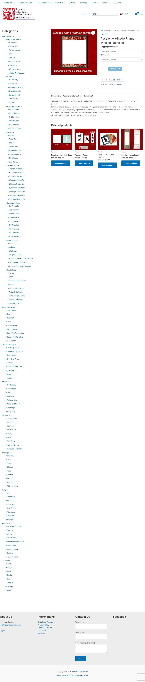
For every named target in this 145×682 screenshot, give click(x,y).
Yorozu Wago (14, 99)
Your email (79, 632)
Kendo (11, 273)
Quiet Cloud (11, 355)
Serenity (10, 482)
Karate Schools (13, 166)
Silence (10, 467)
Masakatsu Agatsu (16, 87)
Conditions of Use (45, 628)
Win (10, 54)
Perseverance (14, 50)
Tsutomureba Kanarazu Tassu (21, 258)
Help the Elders (13, 445)
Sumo (9, 579)
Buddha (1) (11, 318)
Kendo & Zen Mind (16, 288)
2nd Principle (14, 113)
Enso (9, 322)
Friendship (11, 512)
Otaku (9, 564)
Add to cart (115, 69)
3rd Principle (14, 117)
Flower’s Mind (12, 557)
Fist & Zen (13, 139)
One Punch (13, 162)
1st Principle (14, 109)
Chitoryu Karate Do (16, 184)
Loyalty (9, 433)
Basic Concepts (13, 39)
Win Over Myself (15, 69)
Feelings (83, 3)
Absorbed (10, 378)
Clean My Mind (13, 347)
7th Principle (14, 229)
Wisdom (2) (11, 430)
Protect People (15, 150)
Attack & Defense (16, 292)
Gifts (95, 3)
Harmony (10, 456)
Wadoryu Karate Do (16, 180)
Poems (105, 3)
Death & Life (14, 303)
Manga (9, 567)
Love (9, 459)
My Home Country (14, 526)
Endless (10, 363)
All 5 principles (15, 128)
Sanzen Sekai (14, 95)
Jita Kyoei (13, 251)
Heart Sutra (11, 310)
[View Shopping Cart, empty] (136, 14)
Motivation (59, 3)
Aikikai (11, 102)
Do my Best (13, 46)
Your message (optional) (85, 643)
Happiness (11, 497)
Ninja (9, 571)
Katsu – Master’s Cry (15, 337)
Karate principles (13, 203)
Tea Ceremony (43, 3)
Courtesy (10, 426)
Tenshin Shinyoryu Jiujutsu (20, 266)
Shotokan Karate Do (17, 176)
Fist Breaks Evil (15, 154)
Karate (9, 132)
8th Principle (14, 233)
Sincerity (10, 396)
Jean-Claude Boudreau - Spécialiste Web (72, 675)
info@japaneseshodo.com (10, 625)
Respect (10, 519)
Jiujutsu (12, 247)
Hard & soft (13, 147)
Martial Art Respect (16, 73)
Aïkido (9, 77)
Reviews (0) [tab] (88, 96)
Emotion (10, 475)
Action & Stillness (16, 300)
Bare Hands (13, 158)
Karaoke (10, 586)
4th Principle (14, 121)
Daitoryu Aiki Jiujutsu (17, 262)
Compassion (12, 418)
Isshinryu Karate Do (17, 192)
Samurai (12, 58)
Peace (9, 463)
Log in (2, 631)
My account (85, 14)
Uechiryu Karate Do (17, 195)
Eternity (10, 530)
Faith (9, 437)
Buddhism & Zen (25, 3)
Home (103, 30)
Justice (9, 422)
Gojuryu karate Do (16, 169)
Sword (11, 284)
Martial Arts (8, 3)
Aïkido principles (13, 106)
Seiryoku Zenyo (15, 255)
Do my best (11, 389)
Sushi (9, 590)
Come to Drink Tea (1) (15, 366)
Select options (60, 163)
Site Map (41, 633)
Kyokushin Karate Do (17, 188)
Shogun (10, 583)
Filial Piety (11, 441)
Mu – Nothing (12, 325)
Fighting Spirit (14, 61)
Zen (8, 314)
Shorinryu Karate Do (17, 199)
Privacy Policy (43, 625)
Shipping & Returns (45, 622)
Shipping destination (109, 47)
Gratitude (10, 516)
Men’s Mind (11, 545)
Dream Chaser (12, 538)
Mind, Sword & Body (17, 296)
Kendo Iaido (11, 270)
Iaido (11, 277)
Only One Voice (13, 359)
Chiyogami (105, 55)
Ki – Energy (11, 385)
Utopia (9, 534)
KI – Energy (13, 42)
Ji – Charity (11, 341)
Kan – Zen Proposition (15, 333)
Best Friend (11, 508)
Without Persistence (15, 351)
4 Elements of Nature (15, 542)
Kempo (11, 143)
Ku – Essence (12, 329)
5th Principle (14, 125)
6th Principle (14, 225)
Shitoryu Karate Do (16, 172)
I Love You (11, 504)
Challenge (13, 65)
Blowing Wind (12, 549)
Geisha (9, 575)
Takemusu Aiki (15, 91)
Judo (11, 243)
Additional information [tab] (72, 96)
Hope (9, 471)
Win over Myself (13, 404)
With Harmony (12, 486)
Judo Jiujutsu (12, 240)
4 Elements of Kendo (17, 280)
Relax (9, 374)
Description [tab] (56, 96)
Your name (79, 622)
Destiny (10, 553)
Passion (10, 478)
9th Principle (14, 236)
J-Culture (117, 3)
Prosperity (11, 411)
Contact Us (42, 630)
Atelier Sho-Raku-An (80, 671)
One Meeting (12, 370)
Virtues (72, 3)
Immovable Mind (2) (14, 449)
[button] (14, 3)
